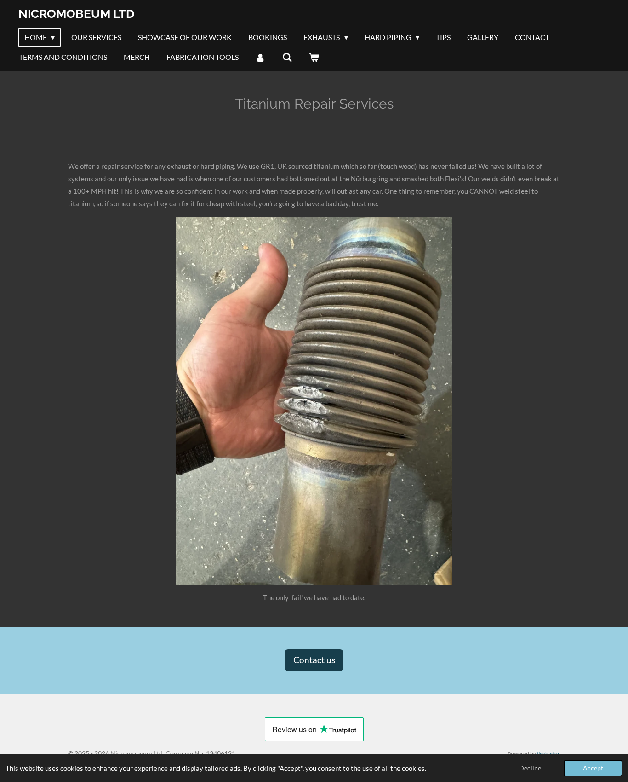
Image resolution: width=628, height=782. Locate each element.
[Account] (260, 57)
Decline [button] (530, 768)
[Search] (287, 57)
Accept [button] (593, 768)
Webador (548, 753)
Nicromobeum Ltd (76, 14)
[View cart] (314, 57)
